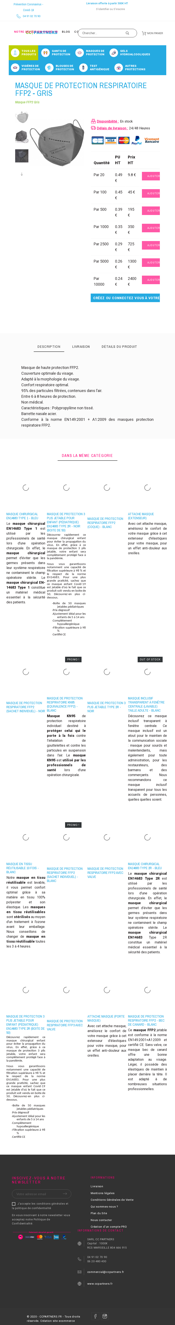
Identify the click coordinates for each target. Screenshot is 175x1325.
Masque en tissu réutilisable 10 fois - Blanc (22, 867)
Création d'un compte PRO (109, 1226)
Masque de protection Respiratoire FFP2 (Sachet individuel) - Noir (25, 707)
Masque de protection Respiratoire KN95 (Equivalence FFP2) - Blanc (65, 704)
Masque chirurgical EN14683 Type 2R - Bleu (145, 865)
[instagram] (105, 1316)
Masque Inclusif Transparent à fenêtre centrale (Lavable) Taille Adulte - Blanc (146, 704)
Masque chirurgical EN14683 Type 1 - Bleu (22, 516)
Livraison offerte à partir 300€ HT (107, 3)
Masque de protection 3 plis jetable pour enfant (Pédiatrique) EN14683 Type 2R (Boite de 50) (25, 1024)
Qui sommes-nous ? (104, 1206)
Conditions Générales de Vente (112, 1199)
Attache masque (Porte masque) (106, 1018)
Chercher (131, 33)
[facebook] (95, 1316)
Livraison (97, 1186)
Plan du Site (99, 1213)
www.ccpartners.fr (100, 1283)
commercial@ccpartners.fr (105, 1272)
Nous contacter (101, 1220)
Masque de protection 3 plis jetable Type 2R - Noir (106, 707)
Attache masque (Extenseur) (141, 516)
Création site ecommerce (57, 1320)
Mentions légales (102, 1193)
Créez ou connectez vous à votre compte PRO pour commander (126, 297)
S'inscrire (119, 9)
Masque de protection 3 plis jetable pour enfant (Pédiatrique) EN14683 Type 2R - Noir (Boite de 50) (66, 522)
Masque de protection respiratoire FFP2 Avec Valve (105, 872)
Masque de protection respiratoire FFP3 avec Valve (65, 1025)
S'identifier (102, 9)
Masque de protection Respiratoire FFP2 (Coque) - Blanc (105, 522)
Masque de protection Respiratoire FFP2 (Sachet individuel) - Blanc (65, 874)
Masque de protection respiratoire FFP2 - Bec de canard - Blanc (146, 1020)
